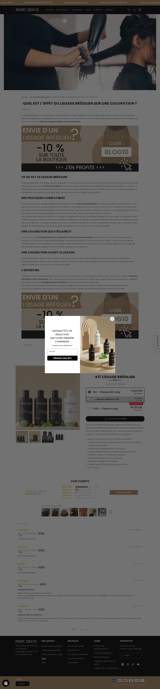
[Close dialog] (112, 319)
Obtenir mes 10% (62, 357)
